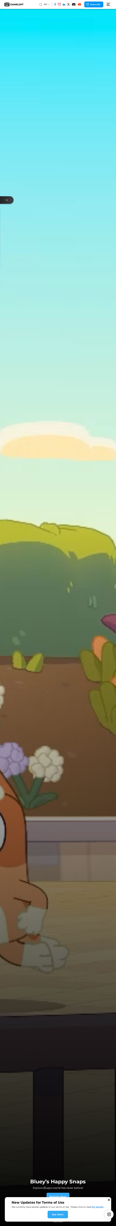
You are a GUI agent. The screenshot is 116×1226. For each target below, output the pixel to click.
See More (57, 1214)
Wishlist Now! (30, 1196)
